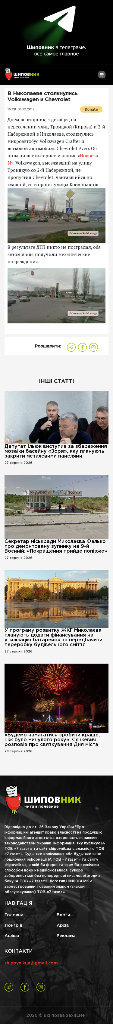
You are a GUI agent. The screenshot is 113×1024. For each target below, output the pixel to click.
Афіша (12, 936)
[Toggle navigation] (101, 77)
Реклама (66, 936)
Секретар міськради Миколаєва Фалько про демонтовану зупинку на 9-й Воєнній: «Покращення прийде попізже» (56, 546)
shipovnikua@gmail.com (31, 963)
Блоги (63, 915)
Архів (63, 925)
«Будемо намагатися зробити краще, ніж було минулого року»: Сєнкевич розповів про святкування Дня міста (52, 740)
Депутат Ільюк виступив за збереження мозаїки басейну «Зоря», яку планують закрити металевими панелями (56, 451)
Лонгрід (13, 925)
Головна (14, 915)
